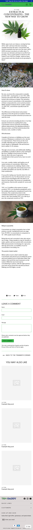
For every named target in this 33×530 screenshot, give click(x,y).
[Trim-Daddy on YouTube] (30, 499)
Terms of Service (16, 347)
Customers (6, 507)
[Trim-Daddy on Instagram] (27, 499)
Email (3, 314)
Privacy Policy (5, 347)
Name (3, 307)
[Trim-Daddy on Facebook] (24, 499)
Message (4, 322)
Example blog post (8, 404)
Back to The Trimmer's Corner (18, 355)
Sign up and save (9, 513)
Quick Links (7, 503)
